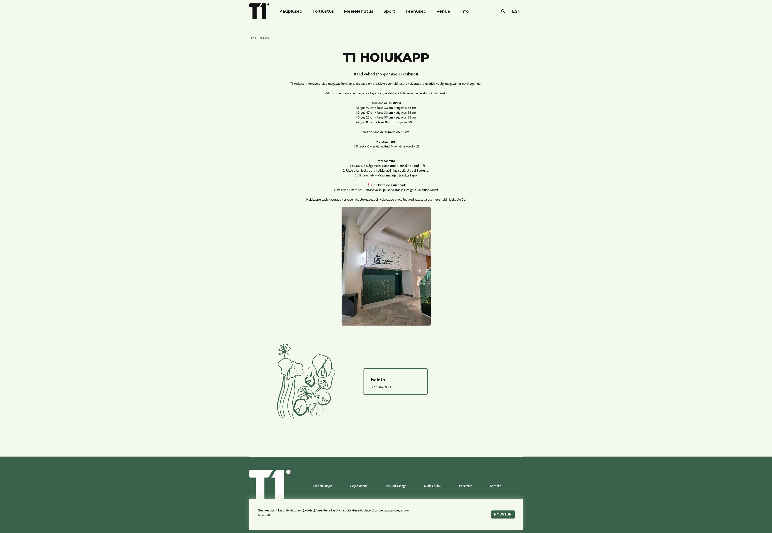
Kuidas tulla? (432, 486)
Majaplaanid (358, 486)
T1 (250, 37)
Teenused (415, 11)
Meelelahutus (358, 11)
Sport (389, 11)
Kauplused (290, 11)
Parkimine (465, 486)
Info (464, 11)
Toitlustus (323, 11)
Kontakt (495, 486)
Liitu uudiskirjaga (395, 486)
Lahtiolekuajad (323, 486)
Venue (443, 11)
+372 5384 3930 (379, 387)
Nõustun (503, 514)
